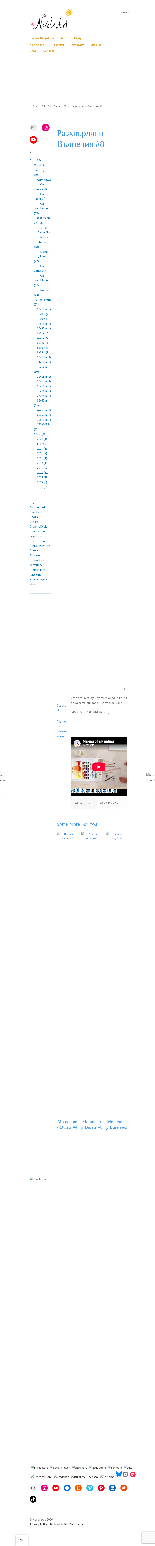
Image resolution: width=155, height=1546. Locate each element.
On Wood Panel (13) (41, 208)
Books (34, 517)
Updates (96, 44)
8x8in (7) (42, 343)
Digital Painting (40, 546)
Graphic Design (39, 526)
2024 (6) (42, 482)
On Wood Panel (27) (41, 280)
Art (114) (35, 160)
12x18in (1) (44, 376)
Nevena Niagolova (42, 38)
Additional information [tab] (61, 729)
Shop (33, 51)
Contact (48, 51)
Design (78, 38)
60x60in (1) (44, 415)
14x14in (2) (44, 381)
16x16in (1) (44, 386)
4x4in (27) (43, 338)
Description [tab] (61, 707)
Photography (38, 579)
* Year (57, 106)
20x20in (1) (44, 328)
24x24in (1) (44, 396)
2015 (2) (42, 453)
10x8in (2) (43, 314)
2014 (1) (42, 448)
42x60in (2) (44, 410)
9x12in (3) (43, 352)
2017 (66, 106)
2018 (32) (43, 468)
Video (33, 584)
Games (34, 550)
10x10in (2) (44, 357)
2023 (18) (43, 477)
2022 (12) (43, 472)
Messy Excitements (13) (42, 242)
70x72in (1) (44, 420)
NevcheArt (39, 106)
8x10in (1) (43, 347)
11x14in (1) (44, 362)
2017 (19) (43, 463)
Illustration (37, 531)
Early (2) (42, 443)
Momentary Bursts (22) (42, 256)
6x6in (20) (43, 333)
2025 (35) (43, 487)
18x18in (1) (44, 324)
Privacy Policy (38, 1524)
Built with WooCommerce (67, 1524)
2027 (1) (42, 439)
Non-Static (37, 44)
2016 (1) (42, 458)
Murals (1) (40, 165)
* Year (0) (39, 434)
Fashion (59, 44)
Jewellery (77, 44)
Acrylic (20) (44, 179)
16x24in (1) (44, 391)
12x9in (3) (43, 319)
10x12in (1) (44, 309)
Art (62, 38)
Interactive (37, 560)
